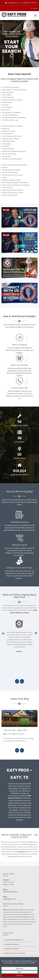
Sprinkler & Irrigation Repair (11, 180)
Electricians (6, 110)
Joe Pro (9, 734)
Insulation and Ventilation (11, 139)
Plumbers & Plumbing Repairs (12, 159)
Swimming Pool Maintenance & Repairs (15, 185)
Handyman (6, 129)
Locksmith (5, 146)
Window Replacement (9, 195)
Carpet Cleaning (8, 97)
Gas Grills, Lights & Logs (10, 120)
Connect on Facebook (11, 944)
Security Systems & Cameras (12, 175)
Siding (4, 178)
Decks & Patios (7, 102)
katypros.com (23, 852)
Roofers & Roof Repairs (10, 172)
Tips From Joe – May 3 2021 (15, 730)
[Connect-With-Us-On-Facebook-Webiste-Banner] (20, 293)
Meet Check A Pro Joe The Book (14, 953)
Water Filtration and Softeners (12, 190)
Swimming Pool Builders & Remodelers (15, 183)
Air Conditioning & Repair (10, 87)
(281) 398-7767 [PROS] (29, 3)
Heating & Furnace (8, 131)
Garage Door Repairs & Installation (14, 118)
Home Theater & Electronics (12, 136)
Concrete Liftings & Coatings (12, 100)
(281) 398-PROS (10, 892)
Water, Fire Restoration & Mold (12, 193)
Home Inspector (7, 134)
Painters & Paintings (9, 154)
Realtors (5, 167)
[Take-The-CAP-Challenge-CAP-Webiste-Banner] (20, 268)
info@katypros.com (14, 3)
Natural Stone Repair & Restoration (14, 151)
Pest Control (6, 156)
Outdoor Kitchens (8, 149)
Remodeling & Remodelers (11, 170)
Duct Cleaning (7, 107)
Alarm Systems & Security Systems (14, 90)
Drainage (5, 105)
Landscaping (6, 144)
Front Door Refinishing (9, 115)
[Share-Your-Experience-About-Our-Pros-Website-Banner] (20, 242)
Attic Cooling (6, 95)
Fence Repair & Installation (11, 113)
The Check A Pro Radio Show (13, 940)
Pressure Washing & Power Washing (14, 165)
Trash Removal (7, 188)
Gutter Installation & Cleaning (12, 126)
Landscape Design (8, 141)
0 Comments (19, 734)
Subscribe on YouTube (11, 949)
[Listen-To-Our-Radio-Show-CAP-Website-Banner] (20, 217)
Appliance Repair (8, 92)
